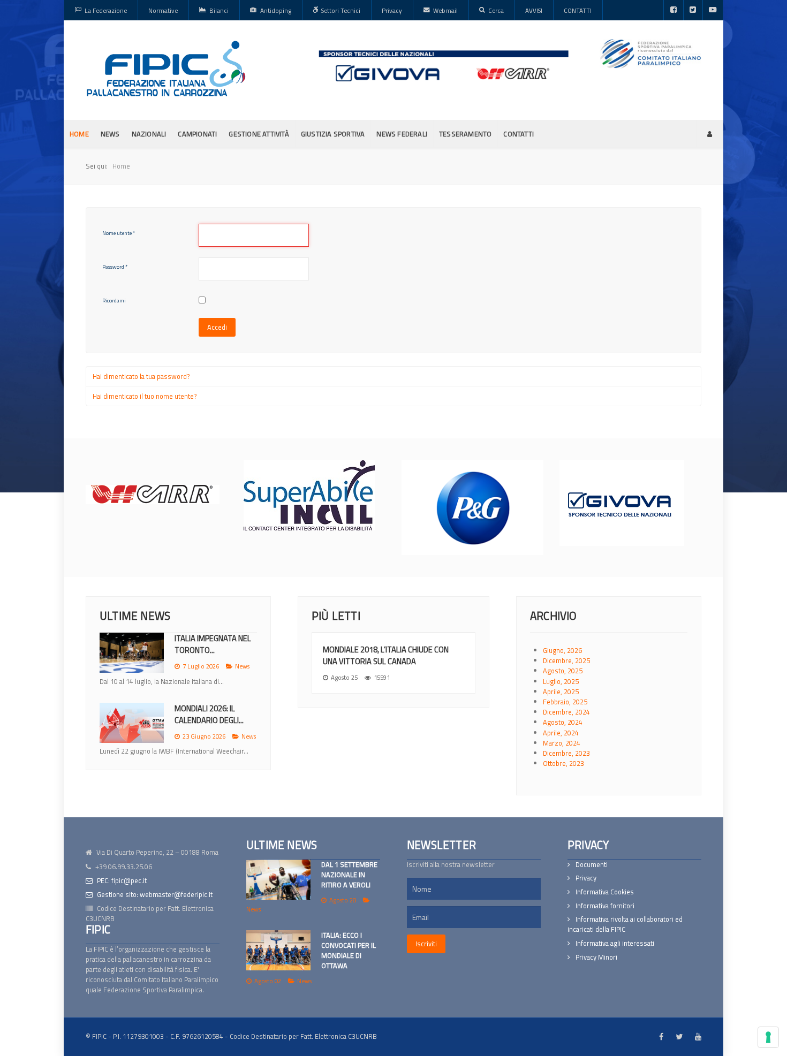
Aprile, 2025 (561, 691)
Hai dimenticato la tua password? (141, 376)
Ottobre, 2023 (563, 763)
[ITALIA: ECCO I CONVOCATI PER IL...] (132, 733)
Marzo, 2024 (561, 743)
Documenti (592, 865)
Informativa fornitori (605, 906)
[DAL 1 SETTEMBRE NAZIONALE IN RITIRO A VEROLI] (278, 880)
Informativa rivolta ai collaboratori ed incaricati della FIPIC (625, 924)
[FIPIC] (166, 68)
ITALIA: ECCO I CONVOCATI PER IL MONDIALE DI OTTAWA (348, 950)
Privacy (586, 878)
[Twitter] (693, 10)
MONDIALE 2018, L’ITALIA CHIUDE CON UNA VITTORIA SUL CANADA (386, 655)
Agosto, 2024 (562, 722)
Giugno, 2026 (562, 650)
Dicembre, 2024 (566, 711)
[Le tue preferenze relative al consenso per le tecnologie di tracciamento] (768, 1037)
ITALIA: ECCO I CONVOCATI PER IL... (208, 724)
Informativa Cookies (605, 892)
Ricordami (114, 301)
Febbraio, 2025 (565, 701)
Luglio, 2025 (561, 681)
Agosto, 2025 (562, 670)
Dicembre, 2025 (566, 660)
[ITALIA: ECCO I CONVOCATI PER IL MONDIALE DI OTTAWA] (278, 950)
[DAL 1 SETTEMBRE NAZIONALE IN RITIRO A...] (132, 653)
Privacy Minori (596, 957)
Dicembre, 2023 (566, 753)
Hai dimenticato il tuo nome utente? (145, 396)
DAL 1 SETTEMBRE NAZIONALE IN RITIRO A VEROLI (349, 874)
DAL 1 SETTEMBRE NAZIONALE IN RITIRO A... (216, 644)
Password (114, 267)
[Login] (709, 133)
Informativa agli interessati (615, 943)
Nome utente (118, 233)
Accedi (217, 327)
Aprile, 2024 (561, 732)
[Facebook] (673, 10)
